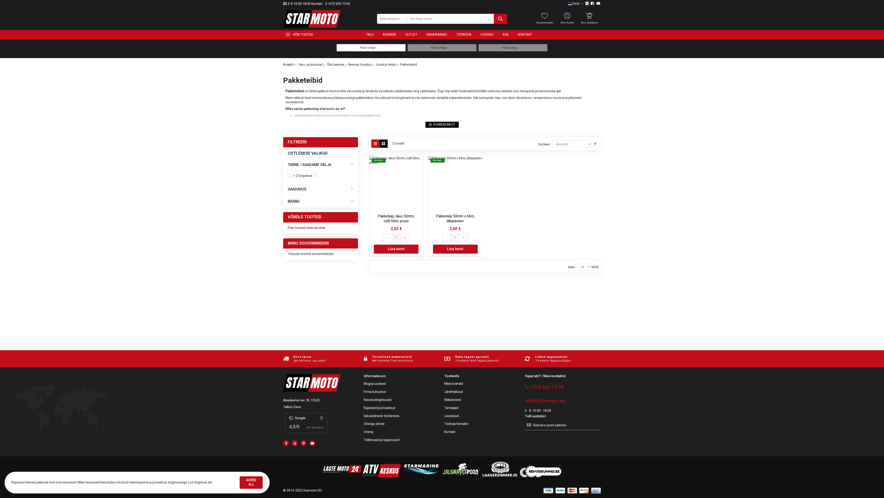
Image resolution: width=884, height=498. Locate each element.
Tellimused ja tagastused (381, 440)
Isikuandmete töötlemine (381, 416)
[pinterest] (303, 443)
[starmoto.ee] (312, 19)
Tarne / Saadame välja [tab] (309, 165)
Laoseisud (451, 416)
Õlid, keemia (335, 64)
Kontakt (449, 432)
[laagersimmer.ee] (499, 476)
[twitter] (295, 443)
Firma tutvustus (375, 392)
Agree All (251, 482)
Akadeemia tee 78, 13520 (301, 400)
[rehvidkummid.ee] (540, 476)
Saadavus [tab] (297, 189)
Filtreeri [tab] (297, 142)
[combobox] (457, 19)
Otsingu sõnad (374, 424)
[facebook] (286, 443)
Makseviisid (452, 400)
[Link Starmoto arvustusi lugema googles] (306, 434)
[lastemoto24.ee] (342, 476)
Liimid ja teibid (386, 64)
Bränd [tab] (294, 201)
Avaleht (288, 64)
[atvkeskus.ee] (381, 476)
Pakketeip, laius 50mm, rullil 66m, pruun (396, 218)
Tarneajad (451, 408)
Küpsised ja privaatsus (379, 408)
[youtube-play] (312, 443)
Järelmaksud (453, 392)
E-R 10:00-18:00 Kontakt (305, 4)
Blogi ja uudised (375, 384)
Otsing (368, 432)
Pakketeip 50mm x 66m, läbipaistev (455, 218)
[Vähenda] (387, 237)
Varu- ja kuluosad (310, 64)
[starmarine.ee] (421, 476)
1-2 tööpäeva (304, 175)
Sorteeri (544, 144)
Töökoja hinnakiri (456, 424)
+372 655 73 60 (339, 4)
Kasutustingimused (377, 400)
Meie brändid (453, 384)
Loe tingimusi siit (200, 482)
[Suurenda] (404, 237)
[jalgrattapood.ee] (460, 476)
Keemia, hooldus (360, 64)
